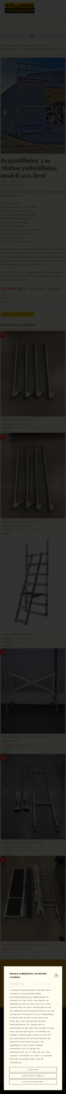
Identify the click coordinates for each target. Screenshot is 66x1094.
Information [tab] (17, 984)
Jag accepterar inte (33, 1082)
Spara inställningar (33, 1076)
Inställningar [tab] (42, 984)
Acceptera (33, 1070)
